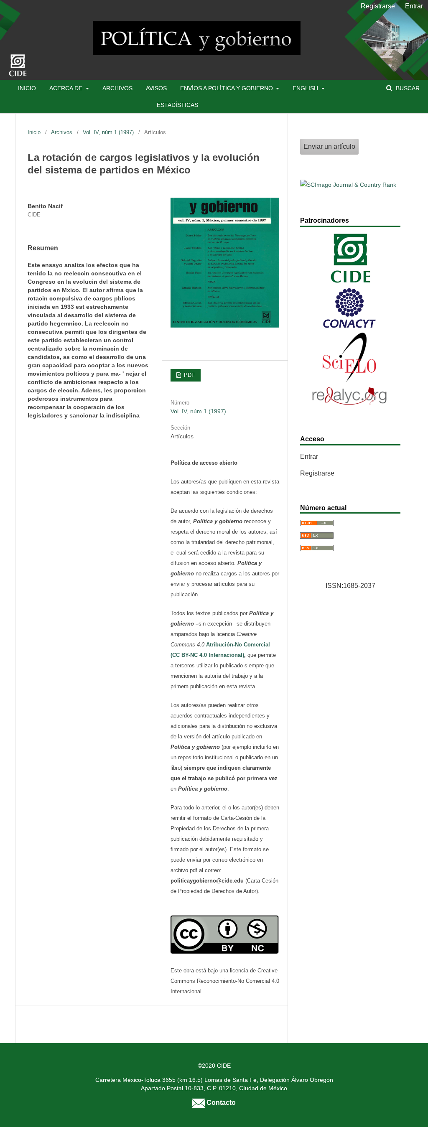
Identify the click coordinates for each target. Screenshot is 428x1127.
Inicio (27, 88)
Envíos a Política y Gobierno (227, 88)
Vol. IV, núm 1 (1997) (108, 132)
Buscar (407, 88)
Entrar (414, 6)
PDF (188, 375)
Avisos (156, 88)
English (306, 88)
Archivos (117, 88)
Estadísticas (177, 105)
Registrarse (378, 6)
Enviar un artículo (329, 146)
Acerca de (66, 88)
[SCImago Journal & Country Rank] (348, 184)
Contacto (220, 1102)
